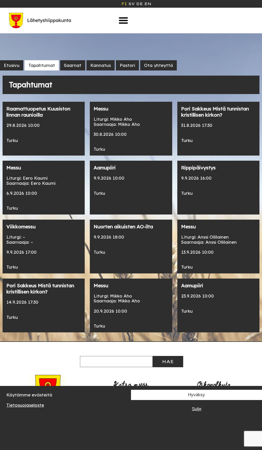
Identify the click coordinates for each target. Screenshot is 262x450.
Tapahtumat (41, 65)
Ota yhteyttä (158, 65)
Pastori (127, 65)
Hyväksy (196, 394)
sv (131, 4)
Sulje (196, 408)
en (147, 4)
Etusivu (11, 65)
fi (124, 4)
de (139, 4)
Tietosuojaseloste (25, 405)
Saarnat (72, 65)
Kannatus (100, 65)
